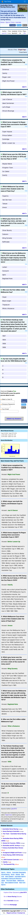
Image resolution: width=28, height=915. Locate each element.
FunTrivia (10, 904)
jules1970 (4, 33)
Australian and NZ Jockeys (11, 845)
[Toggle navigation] (25, 1)
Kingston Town (7, 168)
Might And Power (8, 81)
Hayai (4, 297)
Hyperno (5, 196)
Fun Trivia (7, 1)
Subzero (5, 234)
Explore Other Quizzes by (15, 892)
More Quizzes (11, 900)
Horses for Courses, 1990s (11, 843)
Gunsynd (5, 271)
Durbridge (5, 139)
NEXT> (24, 87)
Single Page (22, 49)
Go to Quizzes (13, 896)
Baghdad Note (7, 278)
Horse (12, 874)
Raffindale (5, 242)
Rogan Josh (6, 77)
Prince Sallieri (7, 135)
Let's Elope (6, 107)
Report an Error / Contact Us (16, 913)
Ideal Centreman (8, 103)
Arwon (4, 207)
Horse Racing (5, 874)
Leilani (4, 267)
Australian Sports (20, 876)
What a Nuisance (8, 308)
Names (18, 874)
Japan (3, 880)
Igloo (4, 275)
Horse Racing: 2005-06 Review (13, 855)
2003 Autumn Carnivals (11, 859)
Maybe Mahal (7, 164)
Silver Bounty (7, 230)
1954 (4, 340)
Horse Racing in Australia (11, 831)
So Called (5, 171)
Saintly (4, 73)
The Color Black (11, 880)
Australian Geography (19, 872)
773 (24, 33)
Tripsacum (6, 305)
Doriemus (5, 69)
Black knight (6, 301)
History (9, 872)
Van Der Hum (7, 200)
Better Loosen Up (8, 143)
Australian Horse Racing (10, 829)
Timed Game (23, 52)
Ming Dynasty (7, 238)
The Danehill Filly (9, 864)
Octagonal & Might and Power (12, 852)
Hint (26, 64)
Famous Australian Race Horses (13, 848)
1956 (4, 347)
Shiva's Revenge (8, 111)
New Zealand (9, 876)
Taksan (4, 204)
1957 (4, 336)
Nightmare (8, 815)
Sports (3, 872)
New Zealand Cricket (11, 882)
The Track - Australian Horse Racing (14, 834)
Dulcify (4, 175)
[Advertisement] (14, 41)
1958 (4, 343)
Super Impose (7, 131)
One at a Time (12, 49)
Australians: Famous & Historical (11, 878)
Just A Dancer (7, 99)
